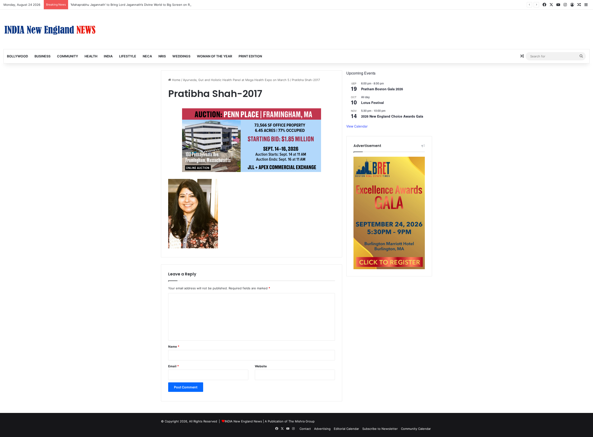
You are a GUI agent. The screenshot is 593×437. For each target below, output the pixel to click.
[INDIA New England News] (49, 29)
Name (173, 346)
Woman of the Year (214, 56)
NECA (147, 56)
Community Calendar (416, 429)
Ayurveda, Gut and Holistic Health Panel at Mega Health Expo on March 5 (236, 80)
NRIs (162, 56)
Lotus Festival (372, 102)
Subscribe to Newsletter (380, 429)
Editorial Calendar (346, 429)
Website (261, 366)
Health (91, 56)
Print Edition (250, 56)
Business (42, 56)
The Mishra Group (301, 421)
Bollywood (17, 56)
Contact (305, 429)
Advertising (322, 429)
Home (175, 80)
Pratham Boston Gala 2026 (382, 89)
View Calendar (357, 126)
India (108, 56)
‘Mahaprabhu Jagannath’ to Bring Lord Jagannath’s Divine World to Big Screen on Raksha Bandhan (140, 4)
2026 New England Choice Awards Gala (392, 116)
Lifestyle (127, 56)
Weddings (181, 56)
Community (67, 56)
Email (173, 366)
